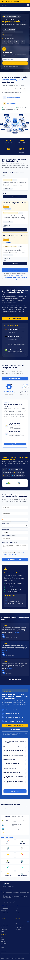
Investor (17, 914)
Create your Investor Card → (15, 318)
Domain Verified (7, 209)
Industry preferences (9, 535)
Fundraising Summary (20, 925)
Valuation (3, 921)
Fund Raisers (3, 910)
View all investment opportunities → (15, 270)
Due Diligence (3, 923)
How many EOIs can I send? (14, 768)
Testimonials (3, 951)
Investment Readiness (5, 925)
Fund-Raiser (18, 912)
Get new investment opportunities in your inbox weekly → (16, 278)
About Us (2, 958)
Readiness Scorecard (20, 927)
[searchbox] (15, 538)
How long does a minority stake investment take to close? (14, 777)
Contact (22, 958)
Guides (2, 949)
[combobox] (15, 538)
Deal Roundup (18, 929)
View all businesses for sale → (18, 275)
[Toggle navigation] (28, 5)
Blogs (2, 937)
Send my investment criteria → (15, 559)
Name (3, 504)
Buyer (17, 910)
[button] (9, 390)
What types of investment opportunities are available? (14, 751)
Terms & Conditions (16, 958)
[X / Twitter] (8, 902)
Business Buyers (4, 912)
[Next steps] (28, 387)
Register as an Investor (15, 378)
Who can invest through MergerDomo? (14, 746)
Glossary (2, 947)
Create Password (5, 523)
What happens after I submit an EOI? (14, 772)
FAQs (2, 945)
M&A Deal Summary (19, 923)
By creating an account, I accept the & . (13, 553)
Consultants (3, 916)
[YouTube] (11, 902)
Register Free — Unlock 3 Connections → (15, 725)
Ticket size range (5, 529)
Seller (17, 908)
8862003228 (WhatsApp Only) (8, 886)
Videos (2, 939)
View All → (3, 931)
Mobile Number (5, 516)
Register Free (15, 443)
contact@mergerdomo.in (7, 888)
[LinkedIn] (5, 902)
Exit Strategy (3, 927)
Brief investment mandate (9, 542)
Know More (15, 196)
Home (3, 9)
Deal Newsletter (4, 943)
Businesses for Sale (5, 908)
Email (3, 510)
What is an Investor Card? (14, 759)
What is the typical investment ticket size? (14, 755)
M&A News (3, 941)
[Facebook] (2, 902)
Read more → (17, 632)
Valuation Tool (22, 921)
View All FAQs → (15, 791)
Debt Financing (4, 929)
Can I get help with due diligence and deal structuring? (14, 782)
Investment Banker (19, 916)
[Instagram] (14, 902)
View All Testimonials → (15, 679)
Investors (3, 914)
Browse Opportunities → (15, 729)
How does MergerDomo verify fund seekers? (14, 764)
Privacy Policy (8, 958)
